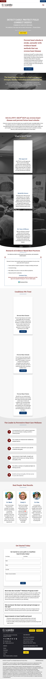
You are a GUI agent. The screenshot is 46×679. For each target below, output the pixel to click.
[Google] (16, 638)
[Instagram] (6, 638)
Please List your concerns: (10, 573)
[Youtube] (8, 638)
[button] (5, 257)
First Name (7, 556)
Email (6, 560)
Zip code (7, 569)
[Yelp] (14, 638)
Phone (6, 565)
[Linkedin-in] (12, 638)
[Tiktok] (10, 638)
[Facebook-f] (4, 638)
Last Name (25, 556)
